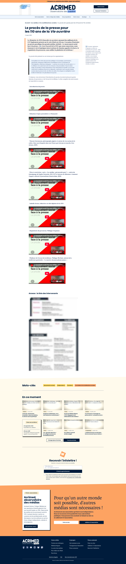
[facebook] (23, 547)
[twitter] (27, 547)
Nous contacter (73, 548)
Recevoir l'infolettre (100, 11)
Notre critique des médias (53, 17)
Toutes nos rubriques (57, 543)
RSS (61, 557)
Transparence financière (76, 545)
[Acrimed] (63, 9)
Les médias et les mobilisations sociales (44, 23)
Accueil (27, 23)
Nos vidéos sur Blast (57, 550)
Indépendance (61, 385)
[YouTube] (31, 547)
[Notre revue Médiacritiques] (27, 10)
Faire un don (101, 6)
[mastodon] (42, 547)
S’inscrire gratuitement (63, 471)
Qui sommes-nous (74, 543)
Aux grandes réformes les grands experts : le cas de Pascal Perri (31, 433)
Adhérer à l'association (91, 522)
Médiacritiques (55, 545)
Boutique (84, 17)
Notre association (39, 17)
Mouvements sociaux (49, 385)
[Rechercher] (89, 17)
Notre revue (76, 17)
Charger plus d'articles (54, 440)
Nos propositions (66, 17)
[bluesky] (38, 547)
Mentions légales (53, 557)
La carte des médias (57, 548)
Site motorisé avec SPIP (71, 557)
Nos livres (54, 553)
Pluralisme (70, 385)
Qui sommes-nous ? (30, 526)
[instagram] (34, 547)
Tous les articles (71, 440)
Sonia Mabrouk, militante (30, 427)
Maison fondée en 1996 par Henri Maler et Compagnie (63, 560)
